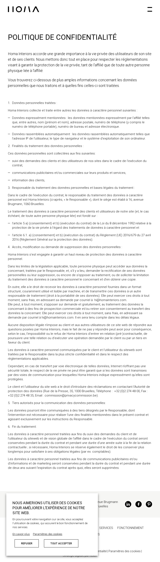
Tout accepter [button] (61, 543)
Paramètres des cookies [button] (47, 534)
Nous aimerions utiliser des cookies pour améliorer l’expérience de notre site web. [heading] (48, 508)
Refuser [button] (26, 543)
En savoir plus (21, 534)
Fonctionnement (130, 528)
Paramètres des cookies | (125, 551)
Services (106, 528)
